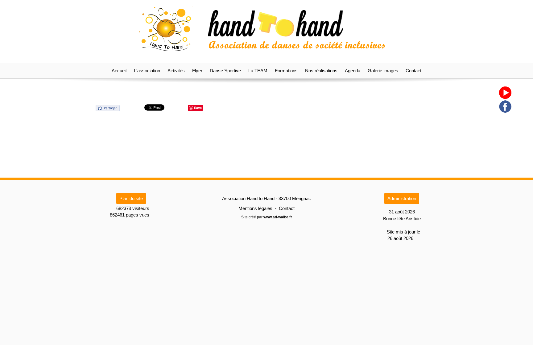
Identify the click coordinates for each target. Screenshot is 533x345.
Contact (413, 70)
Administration (401, 198)
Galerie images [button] (383, 70)
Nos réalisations (321, 70)
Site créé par (266, 217)
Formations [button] (286, 70)
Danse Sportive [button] (225, 70)
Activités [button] (176, 70)
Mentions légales (255, 208)
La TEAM (257, 70)
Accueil (119, 70)
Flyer (197, 70)
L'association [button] (147, 70)
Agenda (352, 70)
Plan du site (131, 198)
